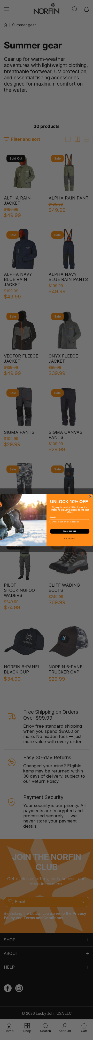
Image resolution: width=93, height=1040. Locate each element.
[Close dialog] (90, 496)
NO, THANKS (69, 538)
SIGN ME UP (69, 531)
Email (53, 517)
